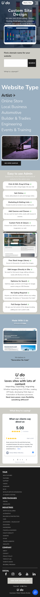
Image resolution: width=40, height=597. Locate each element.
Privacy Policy (7, 556)
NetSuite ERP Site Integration (12, 492)
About (5, 551)
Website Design (8, 562)
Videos (5, 483)
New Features (7, 475)
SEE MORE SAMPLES (11, 163)
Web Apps (6, 544)
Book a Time (28, 3)
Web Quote (6, 504)
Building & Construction (11, 516)
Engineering (7, 527)
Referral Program (9, 564)
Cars (4, 519)
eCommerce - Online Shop (11, 522)
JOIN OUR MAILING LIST (20, 581)
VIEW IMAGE (20, 339)
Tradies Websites (8, 541)
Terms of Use (7, 559)
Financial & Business (9, 530)
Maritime (6, 536)
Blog (4, 489)
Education (6, 524)
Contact (5, 553)
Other (5, 538)
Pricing (5, 501)
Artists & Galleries (9, 511)
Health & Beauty (8, 533)
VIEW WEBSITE (20, 337)
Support (6, 481)
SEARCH (32, 63)
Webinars (6, 486)
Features (6, 478)
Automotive (7, 513)
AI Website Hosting (9, 495)
